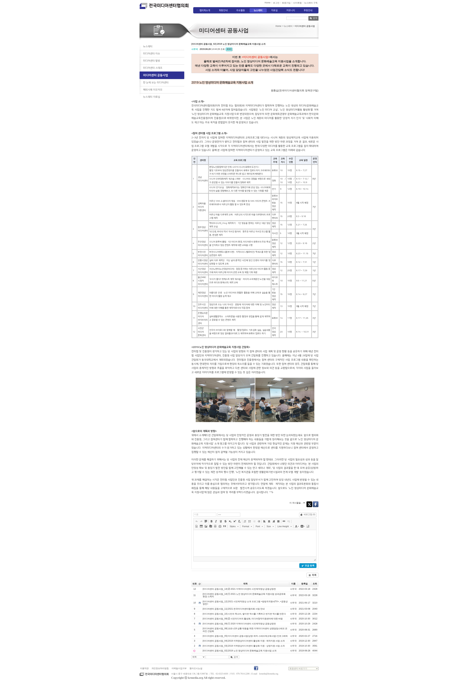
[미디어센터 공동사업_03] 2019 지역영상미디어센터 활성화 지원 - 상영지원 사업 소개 (244, 646)
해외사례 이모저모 (152, 89)
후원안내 (308, 10)
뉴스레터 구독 (311, 3)
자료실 (274, 10)
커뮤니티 (290, 10)
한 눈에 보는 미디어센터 (156, 82)
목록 (314, 575)
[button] (196, 521)
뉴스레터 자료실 (151, 96)
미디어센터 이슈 (151, 53)
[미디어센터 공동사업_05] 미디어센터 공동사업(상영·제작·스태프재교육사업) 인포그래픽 (245, 636)
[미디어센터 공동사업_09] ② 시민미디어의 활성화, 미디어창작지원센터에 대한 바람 (243, 618)
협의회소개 (204, 10)
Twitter (309, 504)
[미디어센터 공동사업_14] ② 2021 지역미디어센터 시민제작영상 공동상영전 (239, 589)
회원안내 (223, 10)
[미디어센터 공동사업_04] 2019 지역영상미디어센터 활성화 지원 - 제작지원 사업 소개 (244, 641)
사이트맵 (297, 3)
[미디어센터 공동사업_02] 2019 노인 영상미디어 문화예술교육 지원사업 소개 (239, 650)
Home (268, 2)
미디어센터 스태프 (152, 67)
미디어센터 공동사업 (155, 75)
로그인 (276, 3)
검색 (315, 18)
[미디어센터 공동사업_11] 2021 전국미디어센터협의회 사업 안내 (234, 609)
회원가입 (286, 3)
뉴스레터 (258, 10)
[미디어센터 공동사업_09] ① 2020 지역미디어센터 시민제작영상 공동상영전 (239, 623)
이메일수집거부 (179, 668)
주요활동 (240, 10)
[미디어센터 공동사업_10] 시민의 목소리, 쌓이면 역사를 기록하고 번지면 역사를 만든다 (244, 614)
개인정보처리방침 (160, 668)
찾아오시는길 (195, 668)
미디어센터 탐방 (151, 60)
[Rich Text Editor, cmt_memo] (255, 543)
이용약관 (144, 668)
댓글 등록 (310, 565)
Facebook (315, 504)
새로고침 (309, 514)
